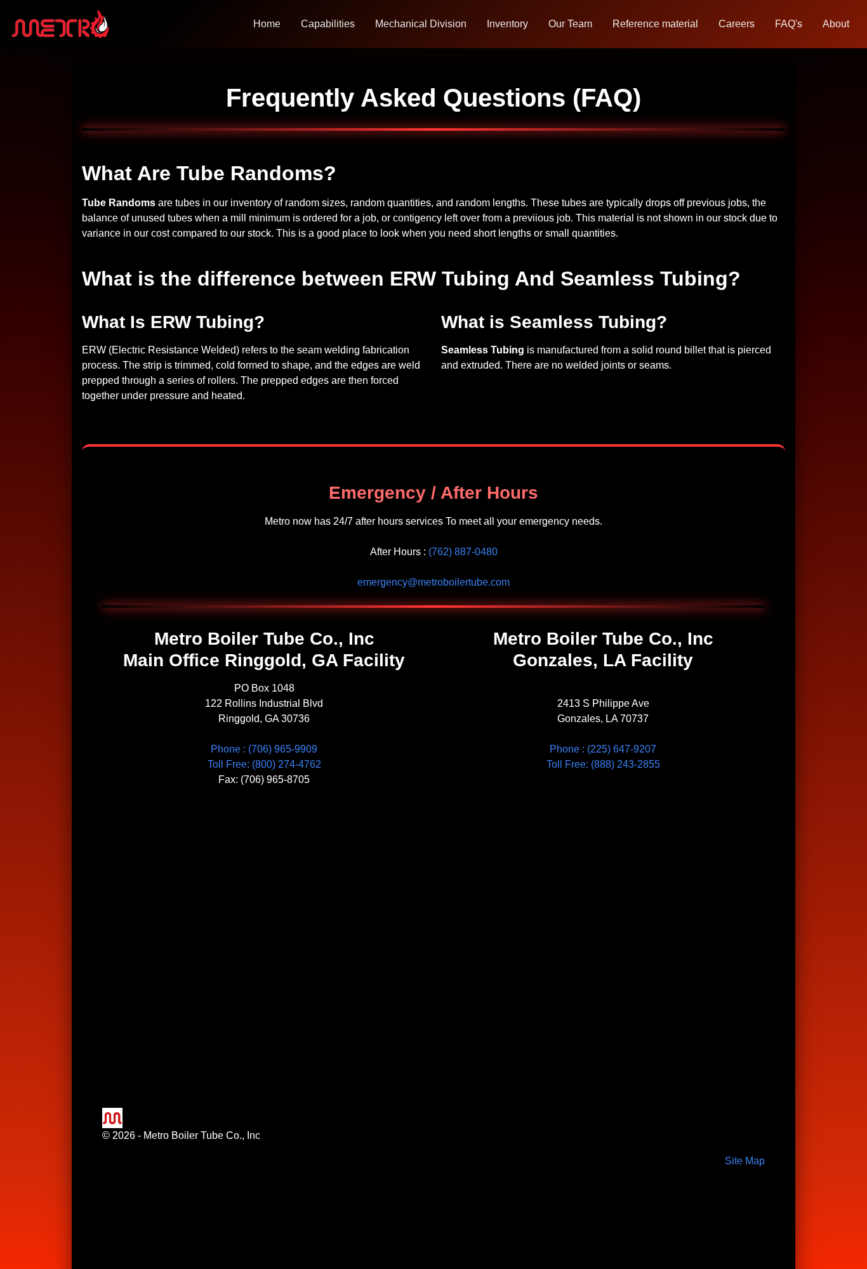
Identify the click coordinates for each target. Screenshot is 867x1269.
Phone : (264, 749)
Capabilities (328, 23)
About (836, 23)
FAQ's (788, 23)
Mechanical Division (421, 23)
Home (267, 23)
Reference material (655, 23)
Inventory (507, 23)
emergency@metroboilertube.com (433, 582)
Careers (736, 23)
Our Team (570, 23)
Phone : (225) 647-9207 (603, 749)
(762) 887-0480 (463, 551)
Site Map (745, 1160)
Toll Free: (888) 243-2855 (603, 764)
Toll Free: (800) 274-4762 (264, 764)
